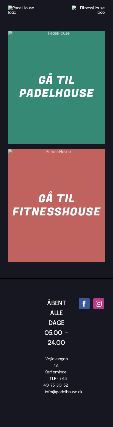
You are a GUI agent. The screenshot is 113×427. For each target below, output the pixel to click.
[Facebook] (84, 303)
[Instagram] (98, 303)
